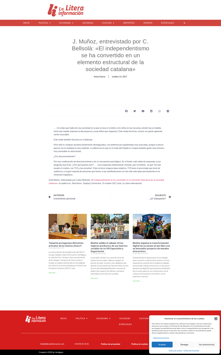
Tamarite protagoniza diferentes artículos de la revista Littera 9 (66, 244)
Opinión (147, 23)
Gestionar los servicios (161, 338)
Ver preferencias (206, 344)
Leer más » (52, 273)
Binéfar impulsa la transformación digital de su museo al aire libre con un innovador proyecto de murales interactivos (151, 247)
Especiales (167, 23)
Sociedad (87, 23)
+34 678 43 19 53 (81, 344)
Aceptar (162, 344)
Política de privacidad (191, 350)
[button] (216, 318)
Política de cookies (175, 350)
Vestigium (59, 352)
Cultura (107, 23)
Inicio (26, 23)
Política (43, 23)
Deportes (129, 23)
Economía (65, 23)
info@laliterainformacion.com (52, 344)
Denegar (184, 344)
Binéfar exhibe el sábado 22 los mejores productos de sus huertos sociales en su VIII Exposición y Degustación (109, 247)
